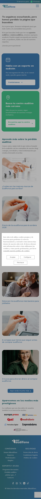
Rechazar (20, 262)
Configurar (27, 257)
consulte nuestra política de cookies (16, 251)
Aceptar (12, 257)
